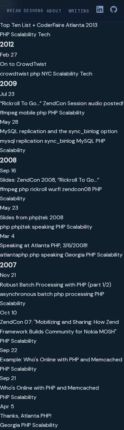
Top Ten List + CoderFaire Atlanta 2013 (48, 25)
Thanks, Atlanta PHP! (25, 415)
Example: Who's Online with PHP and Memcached (61, 359)
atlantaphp (14, 254)
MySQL (85, 140)
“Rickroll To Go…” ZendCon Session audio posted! (61, 103)
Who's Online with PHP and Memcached (49, 387)
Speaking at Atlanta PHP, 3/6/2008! (43, 245)
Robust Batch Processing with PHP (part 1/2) (55, 284)
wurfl (54, 189)
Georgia (75, 254)
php (35, 73)
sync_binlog (59, 140)
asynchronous (18, 294)
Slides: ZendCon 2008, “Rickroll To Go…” (49, 179)
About (54, 11)
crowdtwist (14, 73)
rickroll (38, 189)
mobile (27, 112)
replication (29, 140)
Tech (44, 34)
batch (45, 294)
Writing (79, 11)
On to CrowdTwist (23, 64)
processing (79, 294)
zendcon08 (76, 189)
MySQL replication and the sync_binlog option (58, 131)
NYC (47, 73)
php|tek (21, 226)
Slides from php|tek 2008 (31, 217)
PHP (5, 34)
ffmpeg (9, 112)
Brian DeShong (25, 10)
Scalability (24, 34)
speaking (43, 226)
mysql (7, 140)
